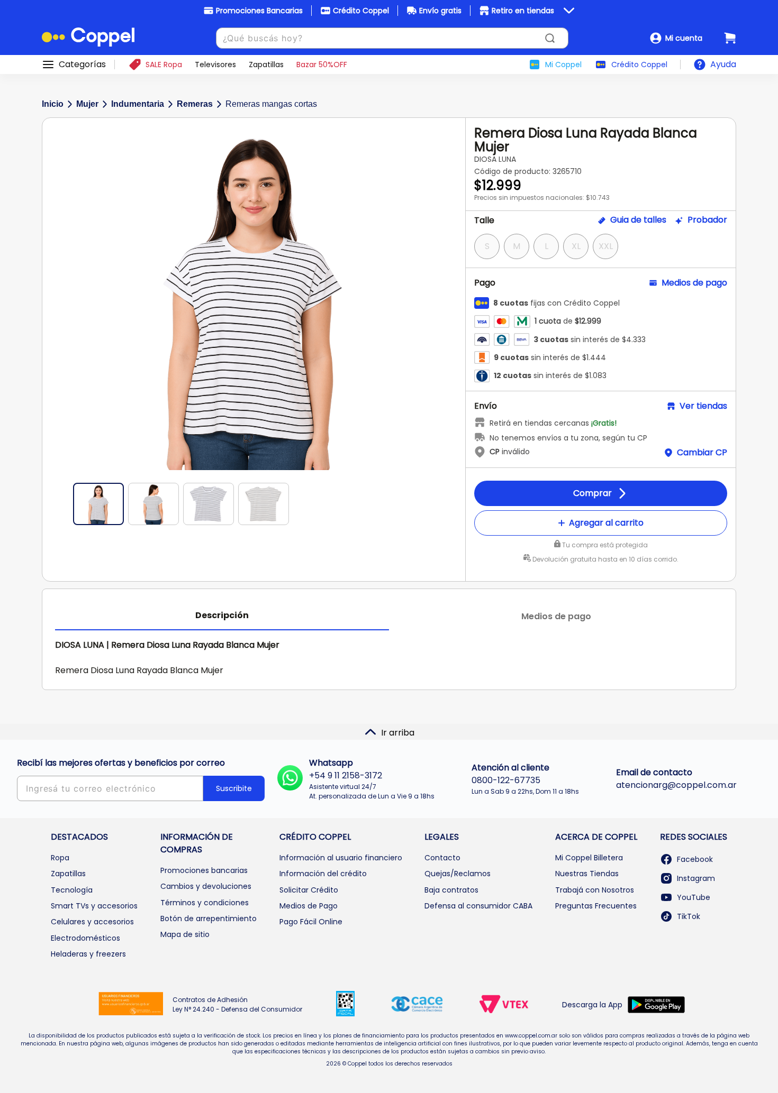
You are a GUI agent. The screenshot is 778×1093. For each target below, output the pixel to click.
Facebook (695, 859)
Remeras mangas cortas (271, 103)
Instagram (696, 878)
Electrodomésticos (85, 938)
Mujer (87, 103)
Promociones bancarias (204, 870)
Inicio (53, 103)
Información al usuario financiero (340, 857)
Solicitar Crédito (308, 890)
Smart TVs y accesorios (94, 906)
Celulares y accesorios (92, 921)
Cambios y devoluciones (205, 886)
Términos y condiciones (204, 902)
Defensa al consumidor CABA (478, 906)
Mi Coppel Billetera (589, 857)
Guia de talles (638, 220)
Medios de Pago (308, 906)
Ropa (60, 857)
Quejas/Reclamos (457, 873)
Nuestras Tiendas (587, 873)
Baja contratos (451, 890)
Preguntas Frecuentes (596, 906)
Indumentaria (137, 103)
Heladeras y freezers (88, 954)
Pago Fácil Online (310, 921)
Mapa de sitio (185, 934)
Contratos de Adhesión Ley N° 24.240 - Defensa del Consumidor (237, 1004)
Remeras (195, 103)
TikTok (688, 916)
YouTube (693, 897)
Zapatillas (68, 873)
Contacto (442, 857)
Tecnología (72, 890)
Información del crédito (323, 873)
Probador (707, 220)
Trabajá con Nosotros (594, 890)
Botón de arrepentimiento (208, 918)
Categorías (82, 64)
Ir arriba (397, 733)
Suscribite (234, 788)
